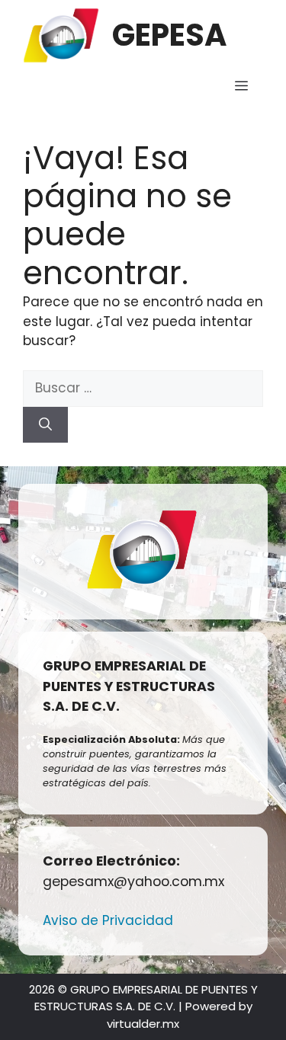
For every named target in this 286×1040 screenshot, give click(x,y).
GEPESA (169, 35)
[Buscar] (45, 425)
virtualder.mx (143, 1024)
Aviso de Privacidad (108, 920)
